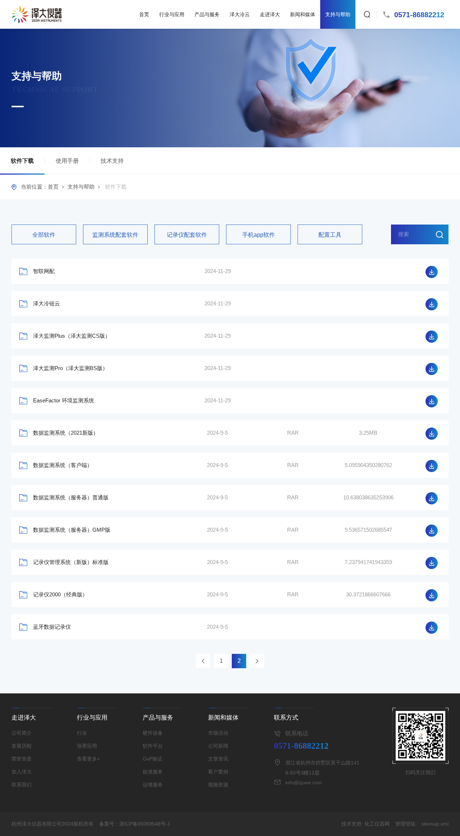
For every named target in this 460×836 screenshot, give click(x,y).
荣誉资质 (22, 759)
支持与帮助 (337, 14)
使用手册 (67, 161)
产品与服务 (207, 14)
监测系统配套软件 (115, 235)
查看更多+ (88, 759)
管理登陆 (405, 824)
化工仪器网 (377, 824)
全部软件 (43, 235)
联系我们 (22, 784)
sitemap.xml (434, 824)
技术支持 (112, 161)
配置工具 (329, 235)
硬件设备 (153, 733)
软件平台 (153, 746)
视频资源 (218, 784)
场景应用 (87, 746)
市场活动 (218, 733)
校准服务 (153, 772)
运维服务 (153, 784)
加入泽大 (22, 772)
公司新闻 (218, 746)
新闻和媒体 (302, 14)
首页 (144, 14)
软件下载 (22, 161)
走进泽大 (270, 14)
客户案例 (218, 772)
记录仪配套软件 (187, 235)
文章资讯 (218, 759)
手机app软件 (258, 235)
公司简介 (22, 733)
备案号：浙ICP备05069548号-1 (134, 824)
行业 (82, 733)
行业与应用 (171, 14)
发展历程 (22, 746)
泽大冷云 (240, 14)
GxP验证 (152, 759)
